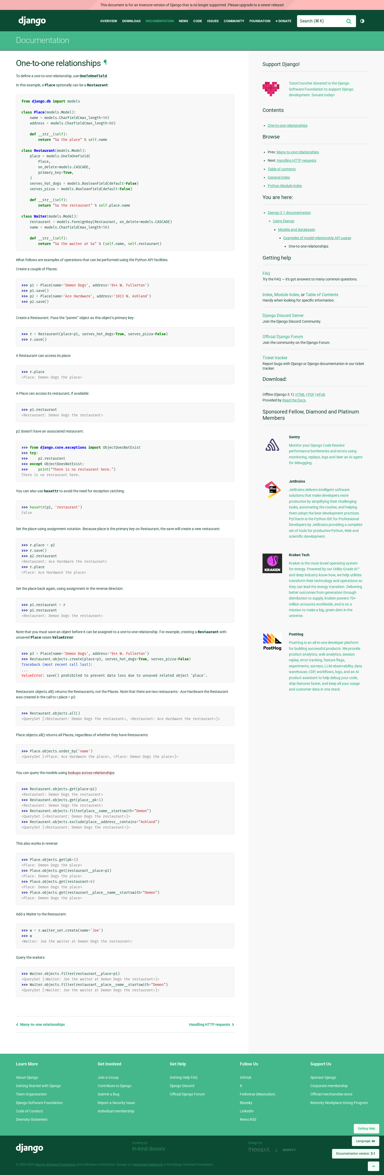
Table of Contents (322, 294)
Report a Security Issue (116, 1103)
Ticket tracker (275, 357)
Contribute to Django (114, 1086)
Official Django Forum (283, 336)
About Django (27, 1077)
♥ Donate (283, 21)
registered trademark (147, 1164)
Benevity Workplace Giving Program (339, 1103)
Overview (108, 21)
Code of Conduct (29, 1111)
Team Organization (31, 1094)
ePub (321, 394)
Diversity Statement (32, 1119)
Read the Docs (294, 400)
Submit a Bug (108, 1094)
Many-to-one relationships (42, 1024)
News (183, 21)
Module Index (286, 294)
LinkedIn (247, 1111)
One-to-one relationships (287, 125)
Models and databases (296, 229)
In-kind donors (148, 1149)
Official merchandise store (331, 1094)
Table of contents (282, 169)
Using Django (283, 221)
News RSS (248, 1119)
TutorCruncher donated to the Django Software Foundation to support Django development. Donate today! (321, 89)
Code (197, 21)
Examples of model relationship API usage (317, 238)
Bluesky (246, 1103)
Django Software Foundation (39, 1103)
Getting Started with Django (38, 1086)
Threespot (260, 1150)
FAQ (266, 273)
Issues (213, 21)
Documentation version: (355, 1153)
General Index (279, 177)
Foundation (259, 21)
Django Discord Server (283, 315)
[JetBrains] (272, 498)
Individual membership (116, 1111)
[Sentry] (272, 452)
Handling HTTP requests (210, 1024)
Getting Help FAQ (183, 1077)
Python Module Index (285, 186)
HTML (300, 394)
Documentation (160, 21)
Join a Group (108, 1077)
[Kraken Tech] (272, 572)
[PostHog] (272, 650)
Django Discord (182, 1086)
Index (267, 294)
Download (131, 21)
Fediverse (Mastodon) (257, 1094)
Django (32, 21)
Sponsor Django (323, 1077)
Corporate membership (329, 1086)
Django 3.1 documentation (289, 213)
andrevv (295, 1150)
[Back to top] (373, 1166)
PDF (311, 394)
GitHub (245, 1077)
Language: (365, 1141)
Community (234, 21)
